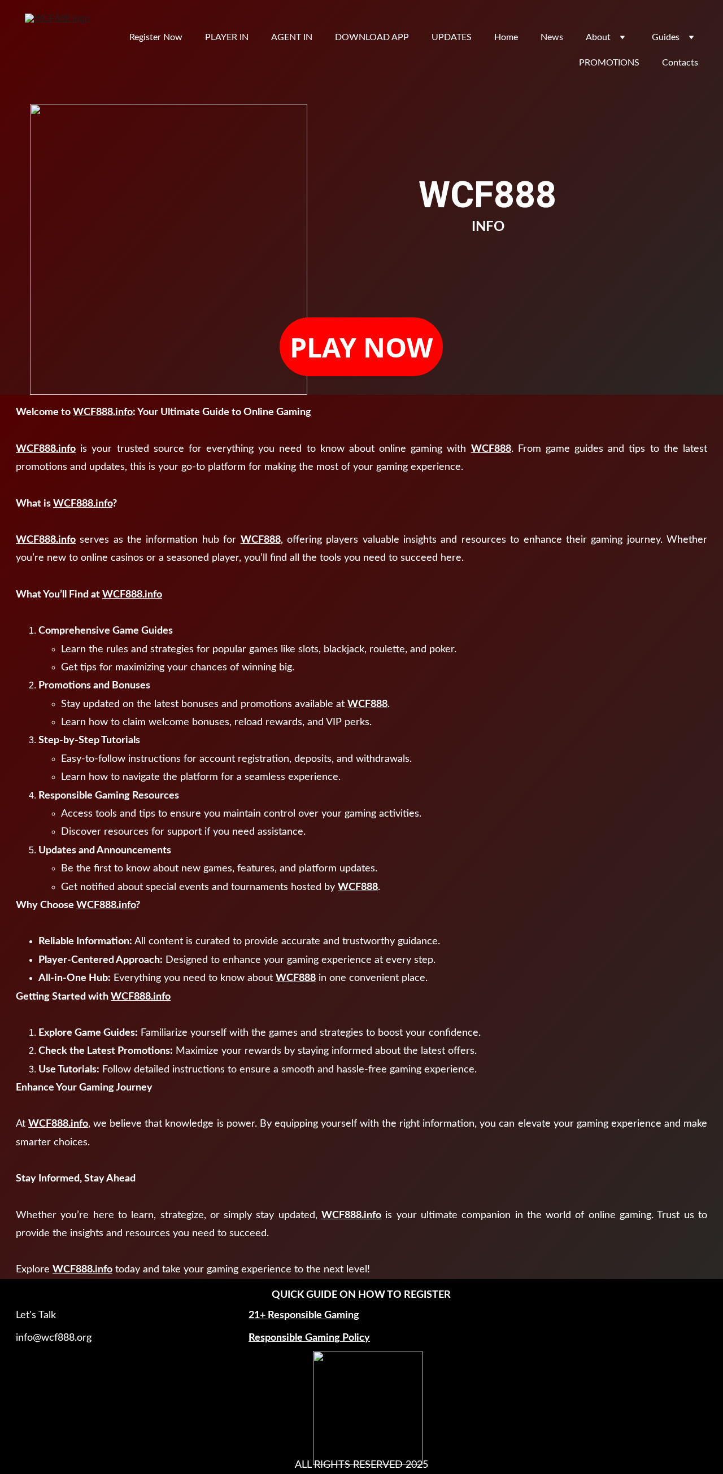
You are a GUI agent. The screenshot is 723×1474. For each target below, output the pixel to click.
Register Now (155, 37)
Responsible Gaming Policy (309, 1338)
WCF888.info (103, 412)
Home (506, 37)
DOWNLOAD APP (372, 37)
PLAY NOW (361, 347)
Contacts (680, 62)
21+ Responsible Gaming (304, 1315)
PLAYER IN (227, 37)
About (598, 37)
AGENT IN (291, 37)
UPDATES (452, 37)
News (552, 37)
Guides (666, 37)
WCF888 (491, 449)
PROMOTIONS (609, 62)
